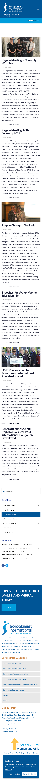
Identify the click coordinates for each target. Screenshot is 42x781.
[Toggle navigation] (33, 9)
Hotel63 (6, 695)
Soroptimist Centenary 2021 (13, 690)
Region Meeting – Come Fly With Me (21, 81)
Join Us (28, 753)
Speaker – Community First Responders (17, 544)
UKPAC (6, 701)
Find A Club (19, 753)
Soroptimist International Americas (15, 674)
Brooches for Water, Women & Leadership (21, 317)
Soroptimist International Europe (15, 679)
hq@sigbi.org (10, 724)
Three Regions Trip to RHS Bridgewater (17, 555)
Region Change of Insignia (21, 245)
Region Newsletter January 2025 (14, 558)
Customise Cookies (29, 774)
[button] (33, 20)
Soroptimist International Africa (14, 669)
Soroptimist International (12, 663)
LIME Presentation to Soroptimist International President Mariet (21, 385)
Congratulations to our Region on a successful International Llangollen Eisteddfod (21, 454)
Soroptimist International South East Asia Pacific (20, 685)
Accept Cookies (14, 774)
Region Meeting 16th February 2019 (21, 164)
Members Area (8, 753)
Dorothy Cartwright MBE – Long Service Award (20, 548)
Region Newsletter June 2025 (13, 551)
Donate (35, 753)
